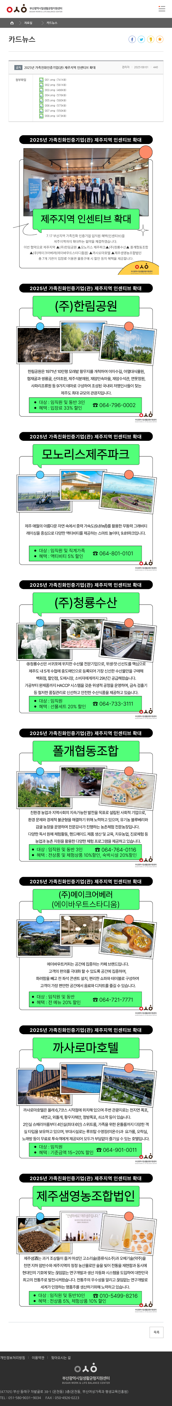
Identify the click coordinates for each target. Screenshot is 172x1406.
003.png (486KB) (55, 90)
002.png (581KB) (55, 84)
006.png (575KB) (55, 105)
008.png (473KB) (55, 115)
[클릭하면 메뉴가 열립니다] (162, 8)
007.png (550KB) (55, 110)
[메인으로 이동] (12, 23)
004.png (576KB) (55, 95)
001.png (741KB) (55, 79)
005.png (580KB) (55, 100)
